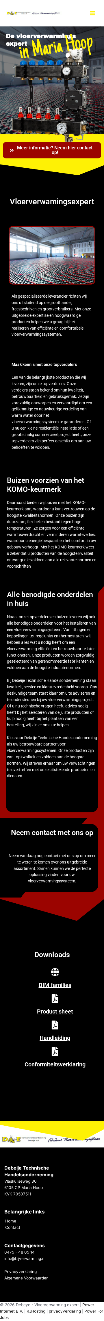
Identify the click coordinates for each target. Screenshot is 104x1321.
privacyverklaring (65, 1311)
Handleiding (55, 1037)
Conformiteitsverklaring (55, 1064)
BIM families (55, 985)
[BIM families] (55, 972)
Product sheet (55, 1011)
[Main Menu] (93, 13)
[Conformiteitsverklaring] (55, 1051)
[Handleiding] (55, 1025)
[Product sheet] (55, 998)
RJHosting (36, 1311)
